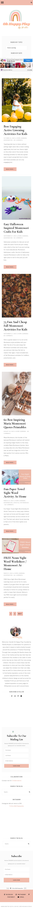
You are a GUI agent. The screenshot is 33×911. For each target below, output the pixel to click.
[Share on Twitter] (4, 84)
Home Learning (22, 138)
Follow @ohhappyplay (16, 806)
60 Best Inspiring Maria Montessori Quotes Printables (15, 423)
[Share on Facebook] (4, 81)
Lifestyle (16, 502)
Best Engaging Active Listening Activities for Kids (15, 130)
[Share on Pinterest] (4, 87)
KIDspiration (8, 140)
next (20, 614)
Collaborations (16, 780)
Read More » (10, 169)
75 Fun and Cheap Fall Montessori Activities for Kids (15, 325)
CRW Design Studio (25, 906)
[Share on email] (4, 91)
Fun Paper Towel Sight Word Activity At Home (15, 492)
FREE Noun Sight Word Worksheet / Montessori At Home (15, 563)
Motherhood (24, 502)
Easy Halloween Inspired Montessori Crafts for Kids (16, 228)
